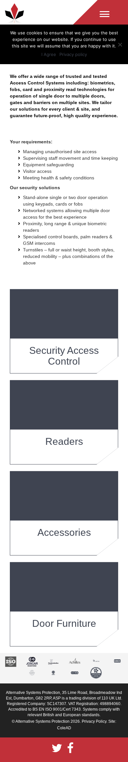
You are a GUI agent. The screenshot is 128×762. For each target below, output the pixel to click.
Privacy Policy (94, 721)
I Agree (48, 54)
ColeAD (64, 728)
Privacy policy (73, 54)
